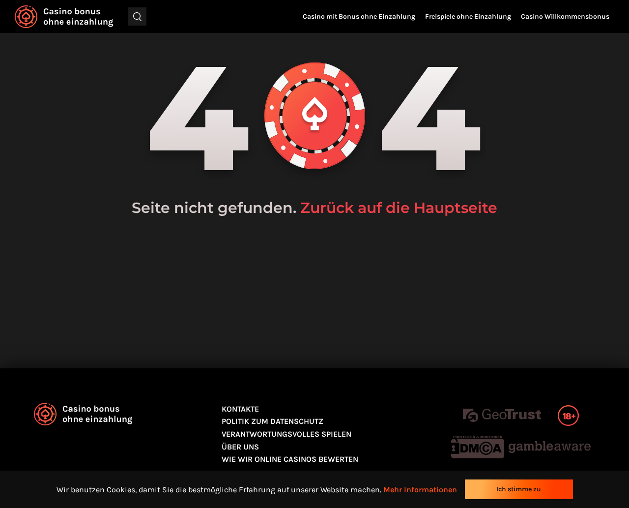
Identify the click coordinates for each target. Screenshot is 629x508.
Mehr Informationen (420, 489)
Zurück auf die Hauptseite (398, 208)
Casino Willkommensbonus (565, 16)
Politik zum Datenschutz (272, 421)
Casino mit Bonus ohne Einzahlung (359, 16)
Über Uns (240, 446)
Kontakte (240, 409)
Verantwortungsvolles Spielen (286, 434)
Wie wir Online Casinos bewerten (290, 459)
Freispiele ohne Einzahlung (468, 16)
